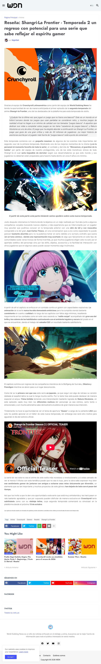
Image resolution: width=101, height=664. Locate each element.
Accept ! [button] (10, 657)
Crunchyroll (21, 520)
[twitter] (48, 643)
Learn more (23, 652)
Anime (21, 17)
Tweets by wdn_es (11, 613)
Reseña (36, 520)
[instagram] (59, 643)
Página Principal (10, 17)
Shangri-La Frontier (48, 520)
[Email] (49, 526)
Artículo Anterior (12, 567)
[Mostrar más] (54, 526)
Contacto (46, 655)
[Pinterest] (44, 526)
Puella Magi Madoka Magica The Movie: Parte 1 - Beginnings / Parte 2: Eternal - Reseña (18, 559)
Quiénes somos (59, 655)
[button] (3, 5)
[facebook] (42, 643)
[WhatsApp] (39, 526)
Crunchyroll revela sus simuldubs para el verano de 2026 (49, 558)
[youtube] (53, 643)
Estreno (29, 520)
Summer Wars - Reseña (77, 557)
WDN (58, 660)
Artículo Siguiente (88, 567)
